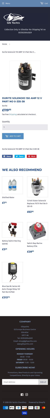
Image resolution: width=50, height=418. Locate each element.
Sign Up (43, 382)
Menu (8, 3)
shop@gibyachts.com (27, 341)
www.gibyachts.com (25, 344)
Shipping (13, 114)
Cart (46, 3)
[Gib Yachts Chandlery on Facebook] (22, 395)
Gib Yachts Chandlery (17, 402)
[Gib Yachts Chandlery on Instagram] (26, 395)
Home (4, 44)
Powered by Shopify (37, 402)
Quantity (6, 122)
